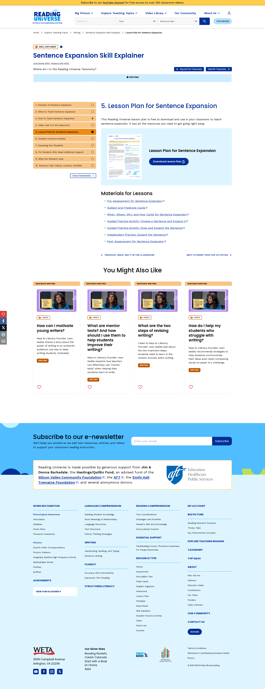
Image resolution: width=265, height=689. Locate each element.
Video (139, 620)
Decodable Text (144, 576)
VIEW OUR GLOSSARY (47, 591)
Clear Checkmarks (81, 175)
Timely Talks (194, 528)
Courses (140, 630)
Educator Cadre (196, 585)
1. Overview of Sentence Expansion (53, 105)
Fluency (90, 564)
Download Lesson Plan (167, 162)
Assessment (142, 571)
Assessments (42, 580)
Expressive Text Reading (97, 578)
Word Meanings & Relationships (101, 519)
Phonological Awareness (46, 514)
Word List (141, 625)
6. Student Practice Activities (51, 138)
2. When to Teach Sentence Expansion (55, 111)
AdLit (88, 669)
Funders (192, 600)
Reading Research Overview (202, 523)
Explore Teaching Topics (56, 33)
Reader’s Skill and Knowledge (151, 524)
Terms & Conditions (197, 648)
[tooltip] (3, 314)
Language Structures (95, 524)
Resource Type (146, 558)
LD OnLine (91, 665)
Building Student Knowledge (99, 514)
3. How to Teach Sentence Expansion (55, 118)
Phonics (37, 542)
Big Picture (196, 514)
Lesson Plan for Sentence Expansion (144, 33)
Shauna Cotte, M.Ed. (60, 63)
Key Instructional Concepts (202, 533)
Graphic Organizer (145, 586)
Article (139, 567)
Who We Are (194, 575)
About (192, 567)
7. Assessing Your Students (49, 145)
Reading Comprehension (153, 506)
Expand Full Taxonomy (191, 69)
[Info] (61, 47)
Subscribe (222, 441)
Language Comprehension (103, 506)
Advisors (192, 580)
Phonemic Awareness (44, 534)
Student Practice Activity (149, 615)
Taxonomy (222, 21)
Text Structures (93, 529)
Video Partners (195, 605)
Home (36, 33)
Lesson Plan (142, 596)
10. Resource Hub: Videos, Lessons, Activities (59, 165)
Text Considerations (146, 514)
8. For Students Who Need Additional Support (60, 152)
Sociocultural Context (147, 529)
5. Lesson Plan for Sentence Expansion (57, 132)
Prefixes (37, 567)
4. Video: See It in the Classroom (53, 125)
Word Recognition (46, 506)
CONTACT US (196, 622)
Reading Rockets (96, 653)
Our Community (199, 613)
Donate (194, 631)
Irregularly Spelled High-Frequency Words (54, 557)
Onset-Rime (39, 529)
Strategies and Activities (148, 519)
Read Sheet (142, 606)
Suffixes (37, 572)
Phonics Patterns (41, 552)
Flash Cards (142, 581)
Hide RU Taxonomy (217, 69)
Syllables (37, 524)
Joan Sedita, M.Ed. (41, 63)
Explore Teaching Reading (206, 541)
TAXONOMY (195, 550)
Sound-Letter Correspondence (49, 547)
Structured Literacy (100, 586)
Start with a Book (96, 661)
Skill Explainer (143, 611)
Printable (140, 601)
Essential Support (149, 537)
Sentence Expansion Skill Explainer (103, 33)
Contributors (194, 590)
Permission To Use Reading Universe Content (208, 653)
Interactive (141, 591)
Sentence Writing (45, 284)
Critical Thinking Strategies (98, 534)
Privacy (191, 658)
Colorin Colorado (96, 657)
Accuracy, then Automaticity (99, 573)
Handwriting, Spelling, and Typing (102, 551)
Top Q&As (194, 558)
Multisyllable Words (43, 562)
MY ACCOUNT (196, 506)
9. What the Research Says (49, 159)
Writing (76, 33)
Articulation (39, 519)
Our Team (193, 595)
